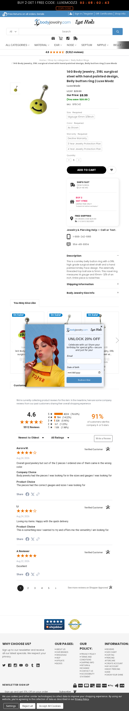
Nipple (101, 45)
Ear (57, 45)
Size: (74, 112)
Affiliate (60, 660)
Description (74, 255)
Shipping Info (87, 662)
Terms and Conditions (86, 658)
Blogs (59, 663)
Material (40, 45)
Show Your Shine (114, 674)
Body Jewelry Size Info (80, 293)
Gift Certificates (104, 13)
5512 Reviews (35, 427)
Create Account (114, 663)
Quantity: (71, 155)
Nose (70, 45)
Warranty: (77, 133)
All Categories (16, 45)
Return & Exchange (85, 666)
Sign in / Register (84, 13)
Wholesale (61, 655)
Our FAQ (110, 655)
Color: (75, 123)
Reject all (27, 706)
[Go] (117, 31)
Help (58, 657)
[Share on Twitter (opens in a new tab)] (33, 494)
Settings (11, 706)
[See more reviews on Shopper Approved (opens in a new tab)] (38, 494)
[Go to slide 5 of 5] (12, 340)
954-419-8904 (81, 244)
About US (60, 649)
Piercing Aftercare (110, 659)
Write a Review (103, 438)
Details (40, 14)
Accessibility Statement (87, 675)
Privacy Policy (88, 654)
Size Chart (111, 652)
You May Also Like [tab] (25, 303)
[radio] (64, 414)
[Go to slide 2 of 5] (117, 340)
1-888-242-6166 (82, 236)
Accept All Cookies (50, 706)
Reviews (110, 649)
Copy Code (64, 8)
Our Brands (62, 652)
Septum (86, 45)
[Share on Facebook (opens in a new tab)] (27, 494)
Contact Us (87, 671)
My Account (112, 666)
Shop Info (120, 13)
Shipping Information (80, 284)
